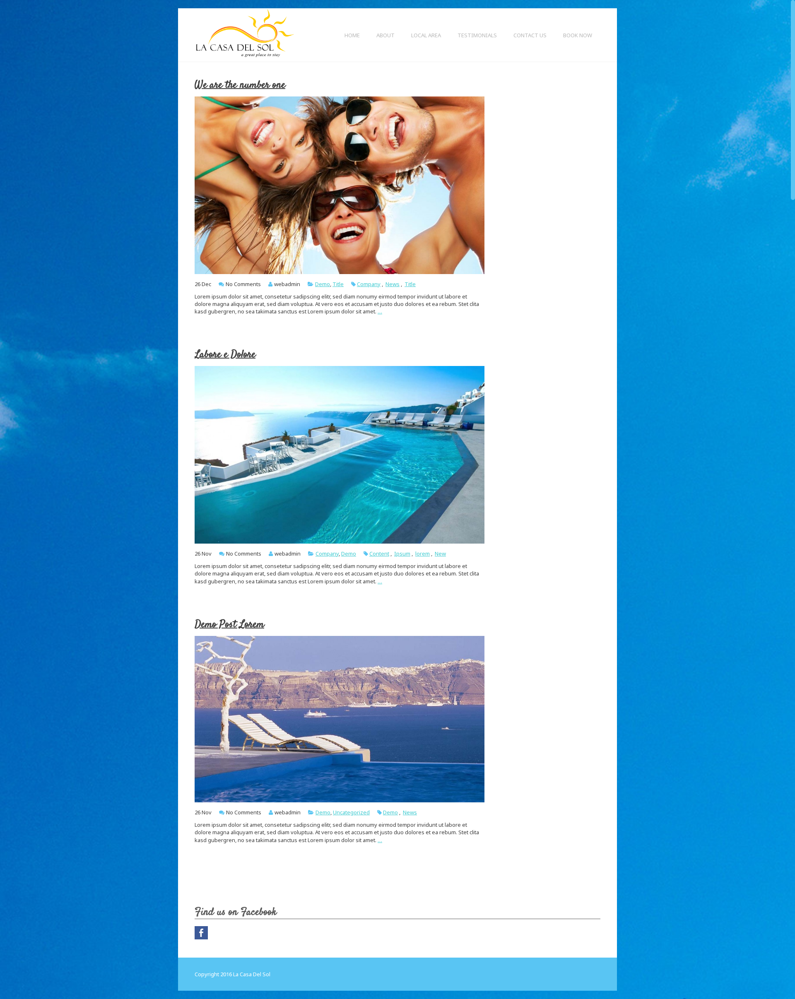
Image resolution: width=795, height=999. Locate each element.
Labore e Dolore (225, 354)
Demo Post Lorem (229, 624)
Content (379, 553)
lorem (422, 553)
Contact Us (530, 35)
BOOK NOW (577, 35)
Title (338, 284)
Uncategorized (351, 812)
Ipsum (402, 553)
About (385, 35)
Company (369, 284)
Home (352, 35)
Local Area (426, 35)
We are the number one (240, 85)
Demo (322, 284)
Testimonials (477, 35)
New (440, 553)
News (392, 284)
